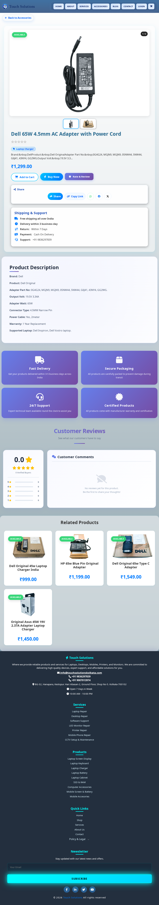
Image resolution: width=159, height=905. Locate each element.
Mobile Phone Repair (79, 735)
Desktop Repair (79, 716)
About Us (79, 829)
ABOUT (70, 6)
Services (79, 824)
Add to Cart (27, 177)
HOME (58, 6)
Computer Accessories (79, 786)
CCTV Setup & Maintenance (79, 739)
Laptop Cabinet (79, 777)
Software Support (79, 720)
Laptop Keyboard (79, 763)
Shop (79, 820)
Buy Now (53, 177)
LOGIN (141, 6)
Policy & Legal (77, 839)
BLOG (115, 6)
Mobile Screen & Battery (80, 791)
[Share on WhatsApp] (90, 196)
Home (79, 815)
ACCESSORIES (100, 6)
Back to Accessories (19, 17)
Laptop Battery (79, 772)
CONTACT (128, 6)
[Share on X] (107, 196)
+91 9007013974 (81, 680)
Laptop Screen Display (79, 758)
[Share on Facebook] (99, 196)
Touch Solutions (72, 897)
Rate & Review (81, 176)
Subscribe (79, 878)
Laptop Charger (79, 768)
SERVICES (84, 6)
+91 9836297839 (81, 676)
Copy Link (77, 196)
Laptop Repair (79, 711)
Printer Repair (79, 730)
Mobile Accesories (79, 796)
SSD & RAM (79, 782)
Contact (79, 834)
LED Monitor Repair (79, 725)
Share (57, 196)
